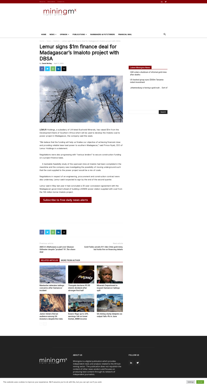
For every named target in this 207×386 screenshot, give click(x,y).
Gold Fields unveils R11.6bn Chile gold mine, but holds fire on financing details (103, 248)
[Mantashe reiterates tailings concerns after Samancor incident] (53, 274)
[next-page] (44, 323)
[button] (164, 34)
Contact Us (60, 2)
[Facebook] (42, 68)
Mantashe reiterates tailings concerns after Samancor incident (52, 288)
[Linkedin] (162, 1)
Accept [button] (200, 382)
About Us (42, 2)
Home (43, 34)
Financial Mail (125, 34)
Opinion (63, 34)
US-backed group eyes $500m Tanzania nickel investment (146, 81)
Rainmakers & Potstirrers (102, 34)
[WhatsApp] (53, 68)
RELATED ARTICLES (49, 260)
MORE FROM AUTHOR (70, 260)
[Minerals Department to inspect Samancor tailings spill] (110, 274)
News (52, 34)
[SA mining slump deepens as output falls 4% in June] (110, 303)
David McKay (47, 63)
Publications (79, 34)
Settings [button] (191, 382)
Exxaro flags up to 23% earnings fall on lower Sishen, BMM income (78, 316)
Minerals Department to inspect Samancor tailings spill (108, 288)
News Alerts (51, 2)
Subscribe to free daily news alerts (65, 200)
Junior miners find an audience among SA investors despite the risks (51, 316)
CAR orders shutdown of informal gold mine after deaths (148, 73)
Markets (56, 41)
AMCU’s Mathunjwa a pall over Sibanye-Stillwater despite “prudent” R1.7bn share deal (57, 249)
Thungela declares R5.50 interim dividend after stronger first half (79, 288)
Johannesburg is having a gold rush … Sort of (148, 88)
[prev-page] (41, 323)
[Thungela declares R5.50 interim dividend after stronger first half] (81, 274)
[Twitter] (165, 1)
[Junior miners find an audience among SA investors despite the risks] (53, 303)
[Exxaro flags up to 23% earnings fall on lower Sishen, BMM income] (81, 303)
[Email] (64, 68)
